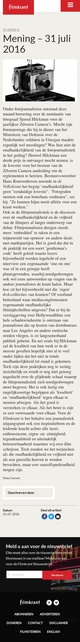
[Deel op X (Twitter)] (51, 516)
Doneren (14, 623)
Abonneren (23, 614)
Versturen (57, 575)
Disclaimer (58, 623)
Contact (35, 623)
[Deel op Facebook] (44, 516)
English (53, 631)
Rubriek (11, 30)
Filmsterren (30, 631)
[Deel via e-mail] (58, 516)
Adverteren (50, 614)
